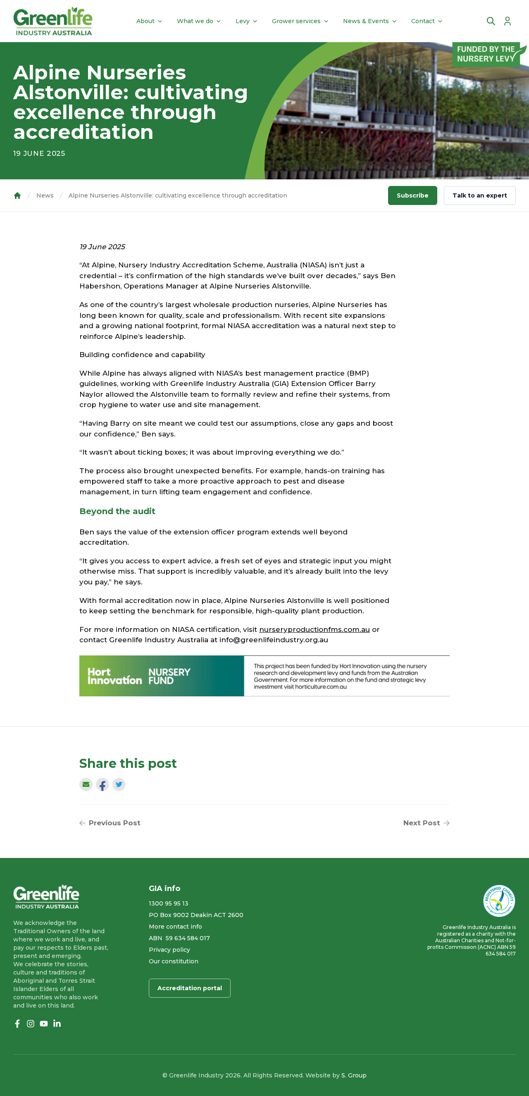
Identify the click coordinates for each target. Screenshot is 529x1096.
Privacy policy (169, 949)
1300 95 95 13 (168, 903)
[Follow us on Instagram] (30, 1024)
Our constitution (173, 961)
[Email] (86, 784)
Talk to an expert (480, 195)
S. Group (354, 1075)
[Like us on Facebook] (17, 1024)
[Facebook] (102, 786)
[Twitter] (119, 784)
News (45, 195)
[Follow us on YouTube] (44, 1024)
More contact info (175, 926)
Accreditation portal (189, 988)
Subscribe (413, 195)
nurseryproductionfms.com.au (314, 629)
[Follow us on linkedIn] (57, 1024)
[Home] (53, 21)
